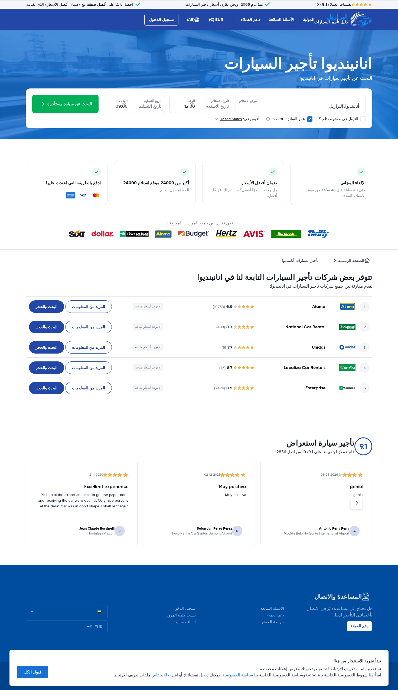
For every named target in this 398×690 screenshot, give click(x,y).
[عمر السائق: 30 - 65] (309, 119)
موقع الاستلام (248, 100)
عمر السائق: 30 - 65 (288, 119)
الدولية (308, 20)
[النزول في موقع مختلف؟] (363, 119)
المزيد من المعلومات (88, 306)
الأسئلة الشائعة (281, 20)
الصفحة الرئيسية (351, 260)
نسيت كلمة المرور (181, 615)
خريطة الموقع (273, 622)
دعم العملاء (250, 20)
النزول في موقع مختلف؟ (339, 119)
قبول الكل (33, 672)
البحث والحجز (46, 306)
